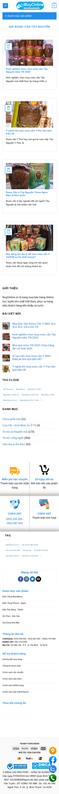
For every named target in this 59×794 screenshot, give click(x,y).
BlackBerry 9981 (47, 395)
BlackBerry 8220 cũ (11, 395)
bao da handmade (13, 550)
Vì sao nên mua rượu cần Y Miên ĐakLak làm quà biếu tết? (31, 358)
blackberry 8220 (34, 389)
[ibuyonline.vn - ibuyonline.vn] (30, 5)
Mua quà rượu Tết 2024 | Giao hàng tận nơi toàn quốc (33, 347)
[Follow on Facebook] (20, 579)
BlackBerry (20, 389)
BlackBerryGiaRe (41, 550)
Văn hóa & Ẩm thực (13, 444)
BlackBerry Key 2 (10, 400)
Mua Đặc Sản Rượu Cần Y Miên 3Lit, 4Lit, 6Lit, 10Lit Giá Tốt (34, 325)
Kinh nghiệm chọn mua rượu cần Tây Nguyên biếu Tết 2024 (34, 336)
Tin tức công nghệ (12, 438)
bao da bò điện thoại (30, 545)
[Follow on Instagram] (26, 579)
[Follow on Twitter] (32, 579)
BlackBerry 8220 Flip (30, 395)
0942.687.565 (15, 523)
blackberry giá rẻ (12, 556)
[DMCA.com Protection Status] (42, 765)
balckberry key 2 (12, 545)
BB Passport (8, 389)
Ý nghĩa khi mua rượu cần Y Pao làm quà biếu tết (33, 368)
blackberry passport (30, 556)
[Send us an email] (38, 579)
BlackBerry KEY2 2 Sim (29, 400)
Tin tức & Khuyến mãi (15, 431)
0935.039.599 (14, 519)
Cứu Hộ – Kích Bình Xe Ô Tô (19, 425)
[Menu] (5, 5)
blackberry (27, 550)
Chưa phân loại (11, 419)
